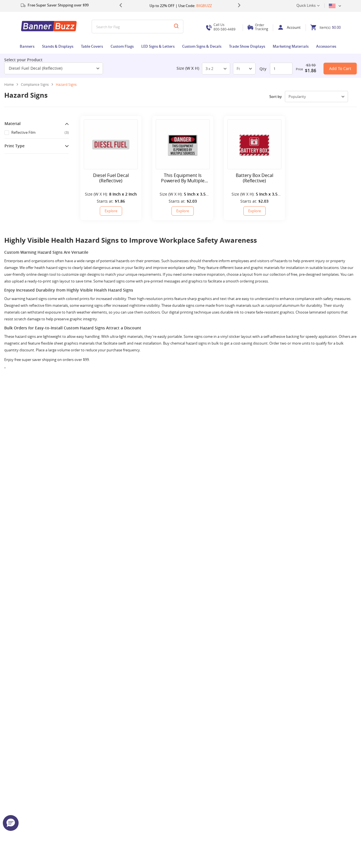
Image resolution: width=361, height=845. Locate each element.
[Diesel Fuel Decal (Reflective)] (111, 144)
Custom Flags (122, 46)
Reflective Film (40, 132)
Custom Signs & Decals (201, 46)
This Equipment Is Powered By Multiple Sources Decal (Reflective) (182, 178)
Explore (111, 210)
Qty (263, 68)
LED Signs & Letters (158, 46)
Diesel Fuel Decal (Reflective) (35, 68)
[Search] (176, 26)
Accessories (326, 46)
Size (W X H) (188, 68)
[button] (11, 823)
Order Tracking (261, 27)
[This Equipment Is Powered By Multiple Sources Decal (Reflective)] (183, 144)
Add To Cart (340, 68)
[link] (37, 84)
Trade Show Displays (247, 46)
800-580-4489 (224, 27)
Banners (27, 46)
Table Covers (92, 46)
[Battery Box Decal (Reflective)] (254, 144)
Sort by (275, 96)
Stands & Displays (57, 46)
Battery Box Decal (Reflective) (254, 178)
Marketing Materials (291, 46)
